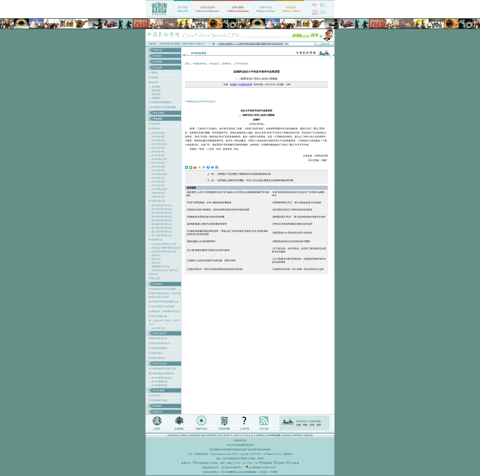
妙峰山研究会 (158, 358)
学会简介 (157, 56)
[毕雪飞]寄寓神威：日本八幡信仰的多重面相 (209, 202)
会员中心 (237, 435)
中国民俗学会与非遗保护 (163, 289)
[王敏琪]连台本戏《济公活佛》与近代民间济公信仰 (298, 269)
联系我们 (157, 406)
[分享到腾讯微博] (204, 167)
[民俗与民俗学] (207, 16)
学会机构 (157, 67)
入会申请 (244, 428)
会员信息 (156, 94)
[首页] (160, 16)
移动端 (286, 435)
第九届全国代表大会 (162, 205)
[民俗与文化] (265, 16)
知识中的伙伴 (160, 333)
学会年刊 (155, 395)
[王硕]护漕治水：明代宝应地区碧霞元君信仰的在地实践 (214, 269)
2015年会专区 (158, 170)
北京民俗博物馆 (159, 348)
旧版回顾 (308, 435)
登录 (318, 425)
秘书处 (154, 77)
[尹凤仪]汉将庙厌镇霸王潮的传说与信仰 (292, 224)
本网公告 (157, 50)
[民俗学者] (291, 16)
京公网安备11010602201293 (262, 467)
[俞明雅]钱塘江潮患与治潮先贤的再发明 (207, 224)
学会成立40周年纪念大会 (164, 251)
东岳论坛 (156, 262)
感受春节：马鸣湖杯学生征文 (166, 311)
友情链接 (194, 435)
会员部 (154, 82)
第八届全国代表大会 (162, 209)
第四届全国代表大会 (162, 224)
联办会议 (155, 278)
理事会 (154, 72)
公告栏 (157, 428)
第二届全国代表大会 (162, 231)
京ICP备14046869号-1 (231, 467)
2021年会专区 (158, 148)
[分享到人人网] (208, 167)
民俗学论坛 (201, 428)
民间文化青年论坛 (160, 343)
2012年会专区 (158, 181)
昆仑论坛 (156, 259)
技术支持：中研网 (268, 472)
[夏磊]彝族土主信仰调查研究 (201, 241)
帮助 (305, 425)
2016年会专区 (158, 166)
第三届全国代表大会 (162, 228)
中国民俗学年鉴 (159, 400)
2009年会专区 (158, 193)
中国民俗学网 (245, 84)
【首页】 (152, 43)
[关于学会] (182, 16)
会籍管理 (156, 90)
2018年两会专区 (159, 159)
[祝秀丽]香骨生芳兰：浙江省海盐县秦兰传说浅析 (297, 202)
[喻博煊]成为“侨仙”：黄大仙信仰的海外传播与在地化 (299, 216)
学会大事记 (158, 112)
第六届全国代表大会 (162, 216)
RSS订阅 (264, 428)
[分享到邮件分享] (212, 167)
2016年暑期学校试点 (162, 378)
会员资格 (156, 86)
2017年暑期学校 (159, 381)
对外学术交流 (160, 363)
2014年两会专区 (159, 174)
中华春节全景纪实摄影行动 (164, 301)
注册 (298, 425)
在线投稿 (179, 428)
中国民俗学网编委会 (161, 102)
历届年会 (155, 128)
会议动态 (155, 123)
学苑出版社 (157, 353)
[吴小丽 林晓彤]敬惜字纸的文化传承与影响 (208, 250)
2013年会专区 (158, 178)
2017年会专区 (158, 163)
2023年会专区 (158, 140)
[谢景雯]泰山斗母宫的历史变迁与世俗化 (292, 232)
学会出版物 (158, 390)
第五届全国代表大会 (162, 220)
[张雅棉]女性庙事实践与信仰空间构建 (205, 216)
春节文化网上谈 (159, 316)
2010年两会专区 (159, 189)
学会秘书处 (202, 463)
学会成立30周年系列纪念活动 (166, 247)
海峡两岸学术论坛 (161, 266)
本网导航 (296, 435)
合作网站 (182, 435)
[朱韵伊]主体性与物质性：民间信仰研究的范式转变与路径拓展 (218, 209)
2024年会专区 (158, 136)
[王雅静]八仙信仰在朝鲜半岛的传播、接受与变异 (211, 260)
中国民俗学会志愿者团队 (163, 107)
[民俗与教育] (238, 16)
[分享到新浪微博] (195, 167)
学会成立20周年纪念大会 (164, 244)
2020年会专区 (158, 151)
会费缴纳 (156, 98)
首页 (187, 63)
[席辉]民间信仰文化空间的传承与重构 (291, 241)
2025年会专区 (158, 133)
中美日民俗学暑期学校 (162, 373)
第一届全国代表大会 (162, 235)
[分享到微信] (191, 167)
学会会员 (248, 435)
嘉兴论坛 (156, 255)
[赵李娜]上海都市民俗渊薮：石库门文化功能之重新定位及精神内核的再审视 (255, 180)
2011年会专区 (158, 185)
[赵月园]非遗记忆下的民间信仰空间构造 (292, 209)
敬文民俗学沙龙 (159, 338)
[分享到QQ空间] (199, 167)
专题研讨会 (157, 239)
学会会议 (214, 63)
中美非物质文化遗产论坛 (163, 368)
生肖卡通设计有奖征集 (162, 306)
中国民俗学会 (199, 63)
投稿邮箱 (267, 463)
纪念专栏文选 (158, 328)
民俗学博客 (224, 428)
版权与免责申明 (209, 435)
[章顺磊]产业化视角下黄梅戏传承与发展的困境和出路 (244, 174)
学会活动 (157, 284)
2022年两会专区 (159, 144)
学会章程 (157, 61)
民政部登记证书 (210, 467)
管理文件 (157, 411)
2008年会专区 (158, 196)
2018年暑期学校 (159, 385)
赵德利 (233, 84)
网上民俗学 (224, 435)
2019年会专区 (158, 155)
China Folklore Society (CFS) (224, 454)
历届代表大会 (158, 201)
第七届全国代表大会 (162, 213)
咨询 (312, 425)
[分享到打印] (216, 167)
